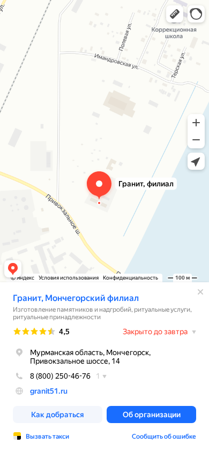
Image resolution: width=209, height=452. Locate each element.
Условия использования (69, 278)
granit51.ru (49, 391)
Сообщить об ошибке (164, 436)
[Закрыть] (200, 292)
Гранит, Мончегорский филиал (76, 298)
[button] (174, 13)
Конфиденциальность (130, 278)
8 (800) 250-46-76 (60, 376)
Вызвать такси (47, 436)
